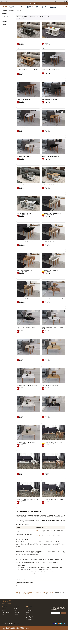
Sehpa (27, 612)
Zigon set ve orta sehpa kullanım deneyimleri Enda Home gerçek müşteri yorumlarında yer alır (35, 592)
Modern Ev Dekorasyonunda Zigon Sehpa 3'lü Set (28, 588)
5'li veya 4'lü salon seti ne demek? (23, 579)
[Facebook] (2, 623)
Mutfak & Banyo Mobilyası (11, 7)
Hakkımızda (4, 608)
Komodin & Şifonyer (30, 617)
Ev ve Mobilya (4, 10)
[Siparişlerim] (63, 7)
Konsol (27, 614)
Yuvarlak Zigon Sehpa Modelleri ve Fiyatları (26, 589)
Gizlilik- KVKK (4, 614)
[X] (7, 623)
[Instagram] (5, 623)
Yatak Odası (37, 7)
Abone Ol (63, 613)
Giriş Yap (16, 608)
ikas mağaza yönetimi (3, 629)
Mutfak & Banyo (29, 608)
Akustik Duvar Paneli (44, 7)
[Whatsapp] (18, 623)
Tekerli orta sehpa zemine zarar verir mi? (25, 582)
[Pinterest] (9, 623)
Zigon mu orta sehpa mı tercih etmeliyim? (25, 576)
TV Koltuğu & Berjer (30, 616)
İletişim (6, 1)
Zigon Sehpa (27, 593)
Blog (9, 1)
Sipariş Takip (3, 1)
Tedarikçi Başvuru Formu (7, 612)
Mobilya (10, 10)
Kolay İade (16, 614)
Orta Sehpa (38, 535)
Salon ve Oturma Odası (30, 7)
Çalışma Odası (21, 7)
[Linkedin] (14, 623)
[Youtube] (11, 623)
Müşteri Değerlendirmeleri (53, 7)
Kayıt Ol (15, 610)
